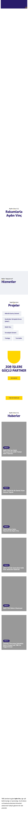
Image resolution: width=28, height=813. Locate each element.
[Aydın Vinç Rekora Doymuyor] (14, 593)
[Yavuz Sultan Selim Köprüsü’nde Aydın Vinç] (14, 516)
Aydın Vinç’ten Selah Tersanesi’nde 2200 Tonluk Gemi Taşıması (12, 452)
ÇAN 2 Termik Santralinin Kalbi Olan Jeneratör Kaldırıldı (13, 569)
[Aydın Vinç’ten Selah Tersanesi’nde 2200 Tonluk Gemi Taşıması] (14, 439)
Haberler (6, 447)
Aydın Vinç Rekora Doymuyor (13, 608)
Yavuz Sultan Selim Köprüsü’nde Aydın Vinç (11, 530)
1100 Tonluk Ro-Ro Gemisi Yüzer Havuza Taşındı (14, 491)
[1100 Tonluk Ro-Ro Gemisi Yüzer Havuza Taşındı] (14, 477)
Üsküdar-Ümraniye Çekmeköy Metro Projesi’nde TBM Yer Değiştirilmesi (13, 645)
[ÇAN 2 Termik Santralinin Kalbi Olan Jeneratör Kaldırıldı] (14, 555)
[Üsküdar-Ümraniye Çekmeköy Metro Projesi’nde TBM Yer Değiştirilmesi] (14, 632)
